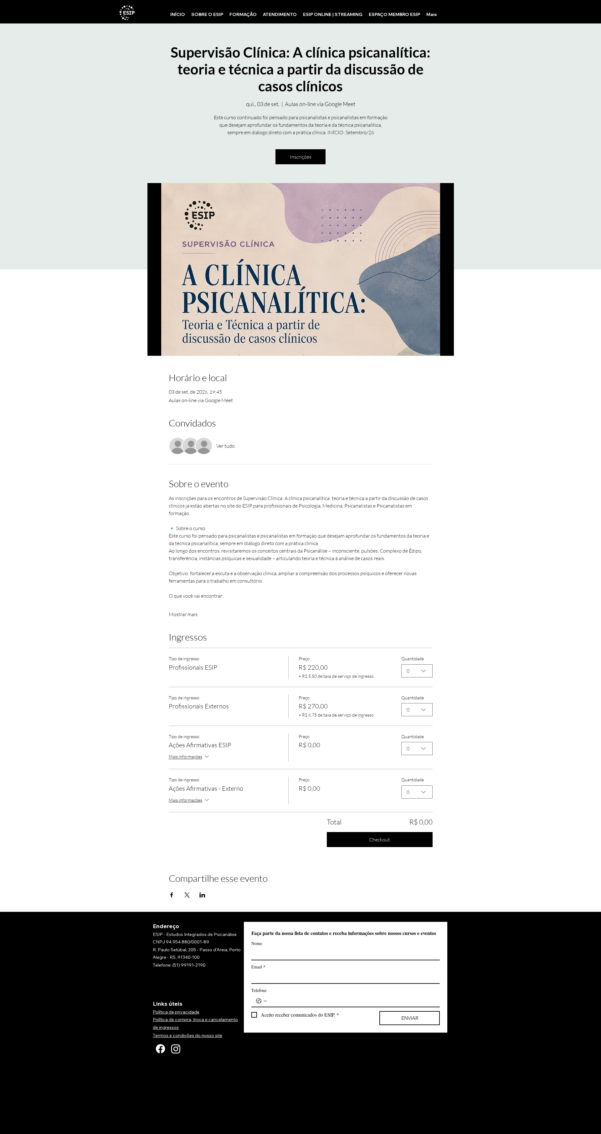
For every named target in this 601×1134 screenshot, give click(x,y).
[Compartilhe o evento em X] (187, 894)
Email (258, 966)
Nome (256, 943)
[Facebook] (160, 1049)
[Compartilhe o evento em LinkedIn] (202, 894)
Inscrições (300, 157)
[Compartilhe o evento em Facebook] (172, 894)
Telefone (258, 990)
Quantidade (412, 658)
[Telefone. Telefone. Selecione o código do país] (261, 1001)
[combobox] (417, 670)
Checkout (379, 839)
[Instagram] (176, 1049)
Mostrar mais (183, 614)
